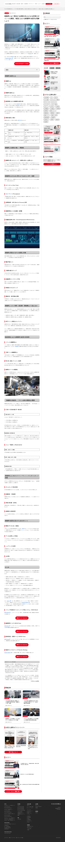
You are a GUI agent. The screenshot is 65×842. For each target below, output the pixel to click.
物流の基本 (14, 3)
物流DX (22, 3)
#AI (51, 97)
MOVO (36, 3)
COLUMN (6, 13)
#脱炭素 (52, 119)
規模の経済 (20, 120)
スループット (8, 193)
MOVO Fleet (6, 625)
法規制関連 (26, 3)
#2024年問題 (46, 97)
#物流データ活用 (54, 115)
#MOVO (55, 97)
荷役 (24, 612)
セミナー (39, 3)
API (17, 530)
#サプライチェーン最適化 (55, 99)
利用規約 (10, 837)
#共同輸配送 (46, 108)
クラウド (22, 530)
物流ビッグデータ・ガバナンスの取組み (19, 837)
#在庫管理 (45, 110)
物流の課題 (18, 3)
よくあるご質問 (29, 828)
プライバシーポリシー (13, 837)
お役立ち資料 (56, 3)
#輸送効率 (57, 119)
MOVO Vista (6, 639)
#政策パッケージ (52, 110)
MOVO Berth (6, 612)
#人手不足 (51, 106)
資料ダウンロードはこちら (22, 631)
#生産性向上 (46, 119)
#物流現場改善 (46, 117)
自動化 (23, 528)
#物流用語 (53, 117)
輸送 (18, 95)
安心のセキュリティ (29, 827)
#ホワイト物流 (54, 104)
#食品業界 (45, 121)
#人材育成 (57, 106)
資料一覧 (28, 805)
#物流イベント (46, 115)
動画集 (18, 815)
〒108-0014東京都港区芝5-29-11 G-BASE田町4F (58, 808)
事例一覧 (19, 805)
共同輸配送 (17, 346)
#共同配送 (52, 108)
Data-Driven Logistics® (38, 806)
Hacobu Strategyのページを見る (22, 63)
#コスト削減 (46, 99)
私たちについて (37, 805)
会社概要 (36, 807)
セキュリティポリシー (6, 837)
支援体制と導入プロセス (30, 826)
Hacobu (30, 53)
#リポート (45, 106)
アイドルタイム (30, 437)
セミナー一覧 (28, 809)
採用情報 (36, 812)
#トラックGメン (46, 104)
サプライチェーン (31, 3)
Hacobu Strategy (8, 58)
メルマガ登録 (49, 3)
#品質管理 (58, 108)
